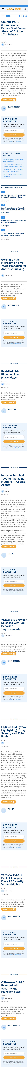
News (8, 15)
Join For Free (14, 135)
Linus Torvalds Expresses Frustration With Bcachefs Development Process (13, 209)
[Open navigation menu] (3, 9)
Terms (11, 141)
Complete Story (7, 100)
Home (2, 15)
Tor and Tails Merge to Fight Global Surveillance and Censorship (12, 234)
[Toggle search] (25, 9)
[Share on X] (21, 16)
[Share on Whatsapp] (26, 16)
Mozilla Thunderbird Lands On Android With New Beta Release (13, 221)
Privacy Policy (18, 141)
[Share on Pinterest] (23, 16)
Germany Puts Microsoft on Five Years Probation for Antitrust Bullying (13, 196)
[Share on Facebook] (19, 16)
